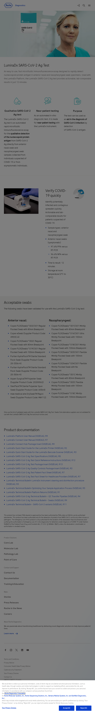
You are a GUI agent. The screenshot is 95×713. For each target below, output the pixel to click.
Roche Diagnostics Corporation (15, 693)
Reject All (83, 708)
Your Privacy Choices (9, 708)
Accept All (66, 708)
